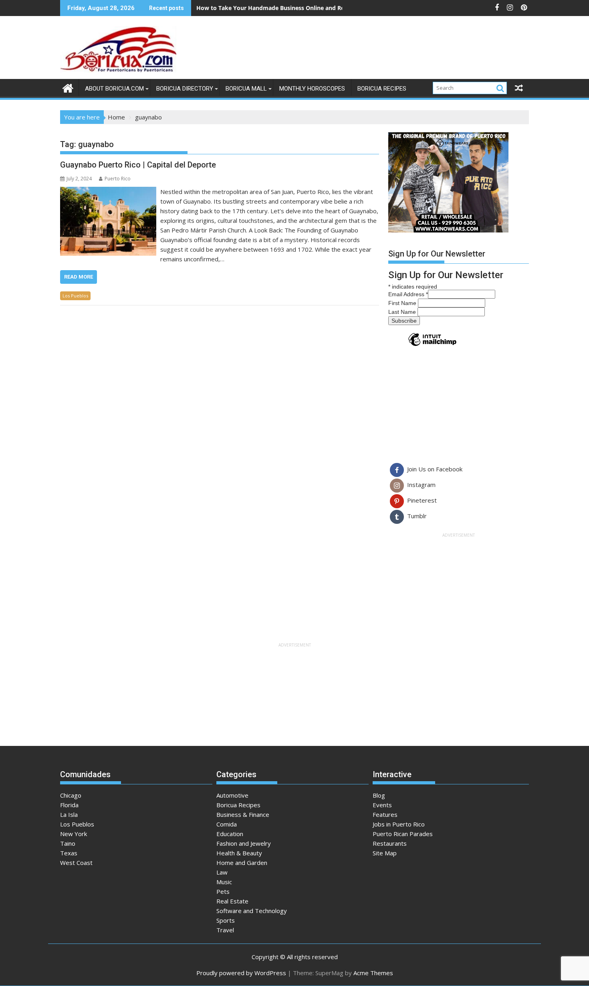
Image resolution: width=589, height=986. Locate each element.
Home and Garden (241, 863)
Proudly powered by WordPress (241, 973)
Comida (226, 824)
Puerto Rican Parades (403, 834)
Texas (68, 853)
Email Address (408, 294)
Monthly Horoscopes (312, 88)
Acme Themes (373, 973)
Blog (379, 795)
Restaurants (390, 843)
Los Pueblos (75, 296)
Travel (225, 930)
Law (222, 872)
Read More (78, 277)
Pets (223, 891)
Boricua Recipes (381, 88)
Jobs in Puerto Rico (399, 824)
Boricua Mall (246, 88)
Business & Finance (242, 814)
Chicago (70, 795)
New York (73, 834)
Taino (67, 843)
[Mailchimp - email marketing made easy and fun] (432, 345)
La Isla (69, 814)
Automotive (232, 795)
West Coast (76, 863)
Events (382, 805)
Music (224, 882)
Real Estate (232, 901)
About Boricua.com (114, 88)
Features (385, 814)
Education (229, 834)
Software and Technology (251, 911)
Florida (69, 805)
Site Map (385, 853)
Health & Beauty (239, 853)
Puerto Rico (118, 178)
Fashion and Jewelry (243, 843)
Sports (225, 920)
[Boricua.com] (68, 87)
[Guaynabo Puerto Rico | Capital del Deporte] (108, 192)
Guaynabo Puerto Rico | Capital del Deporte (138, 165)
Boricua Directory (184, 88)
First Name (403, 303)
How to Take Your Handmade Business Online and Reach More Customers (298, 8)
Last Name (403, 312)
